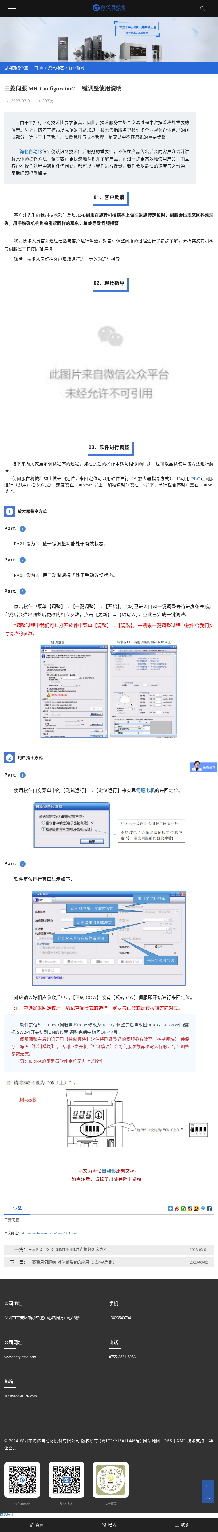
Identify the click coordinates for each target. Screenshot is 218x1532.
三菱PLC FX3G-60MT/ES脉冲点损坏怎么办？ (68, 1249)
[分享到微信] (183, 1208)
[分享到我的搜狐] (196, 1208)
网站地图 (151, 1441)
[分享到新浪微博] (177, 1208)
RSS (168, 1441)
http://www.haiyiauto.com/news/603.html (49, 1233)
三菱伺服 (11, 1220)
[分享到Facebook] (209, 1208)
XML (181, 1441)
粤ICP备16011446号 (121, 1441)
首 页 (38, 68)
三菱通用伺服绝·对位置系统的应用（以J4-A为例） (72, 1262)
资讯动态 (56, 68)
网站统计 (7, 1515)
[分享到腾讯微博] (203, 1208)
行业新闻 (76, 68)
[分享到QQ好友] (190, 1208)
